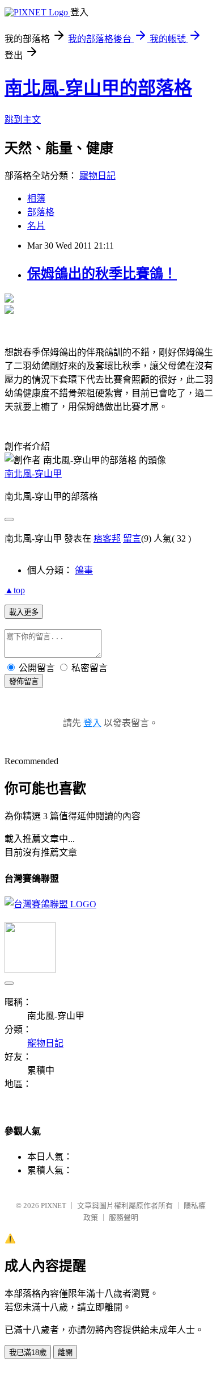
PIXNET (53, 1205)
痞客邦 (107, 538)
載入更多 (24, 612)
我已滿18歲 (27, 1352)
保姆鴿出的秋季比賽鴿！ (102, 273)
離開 (65, 1352)
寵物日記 (97, 176)
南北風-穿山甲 (33, 474)
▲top (15, 590)
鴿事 (84, 570)
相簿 (36, 198)
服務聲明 (123, 1217)
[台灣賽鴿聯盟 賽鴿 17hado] (50, 904)
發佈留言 (24, 681)
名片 (36, 225)
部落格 (40, 212)
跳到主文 (23, 119)
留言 (132, 538)
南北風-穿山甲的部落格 (98, 88)
